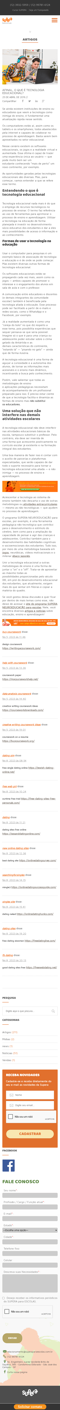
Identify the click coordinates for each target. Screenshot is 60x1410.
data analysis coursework (16, 693)
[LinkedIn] (36, 101)
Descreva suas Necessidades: (22, 1271)
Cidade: (9, 1236)
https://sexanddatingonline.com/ (21, 833)
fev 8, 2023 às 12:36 (14, 853)
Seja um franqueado (38, 10)
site (28, 603)
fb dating (7, 955)
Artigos (30, 40)
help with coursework (14, 662)
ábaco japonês (21, 555)
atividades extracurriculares (39, 504)
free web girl (9, 786)
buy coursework (11, 631)
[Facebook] (22, 101)
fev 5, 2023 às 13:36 (14, 667)
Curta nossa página (17, 1372)
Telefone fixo (11, 1248)
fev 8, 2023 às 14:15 (14, 880)
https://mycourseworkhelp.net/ (20, 679)
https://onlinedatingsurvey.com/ (37, 860)
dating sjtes (9, 928)
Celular (8, 1260)
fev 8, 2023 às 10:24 (14, 791)
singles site (8, 901)
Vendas (6, 1060)
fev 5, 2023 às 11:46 (14, 637)
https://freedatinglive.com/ (40, 940)
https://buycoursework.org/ (18, 741)
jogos (5, 552)
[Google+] (43, 101)
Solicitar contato (30, 1406)
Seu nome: (11, 1190)
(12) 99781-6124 (15, 1356)
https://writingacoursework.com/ (21, 648)
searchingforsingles (13, 874)
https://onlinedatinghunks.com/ (35, 914)
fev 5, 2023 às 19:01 (14, 729)
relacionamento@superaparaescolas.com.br (30, 1351)
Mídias (6, 1039)
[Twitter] (30, 101)
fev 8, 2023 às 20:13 (14, 960)
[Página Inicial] (7, 25)
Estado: (9, 1225)
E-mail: (9, 1213)
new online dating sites (15, 848)
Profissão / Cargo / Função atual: (24, 1201)
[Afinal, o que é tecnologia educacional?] (30, 50)
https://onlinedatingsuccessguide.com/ (33, 887)
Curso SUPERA (19, 10)
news (5, 1046)
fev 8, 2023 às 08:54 (14, 760)
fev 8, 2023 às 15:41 (14, 906)
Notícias (7, 1053)
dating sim (8, 755)
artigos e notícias (35, 610)
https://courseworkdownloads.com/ (23, 710)
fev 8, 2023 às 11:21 (13, 822)
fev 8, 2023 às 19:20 (14, 933)
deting (6, 817)
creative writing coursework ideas (21, 724)
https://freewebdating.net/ (41, 967)
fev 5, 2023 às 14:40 (14, 698)
